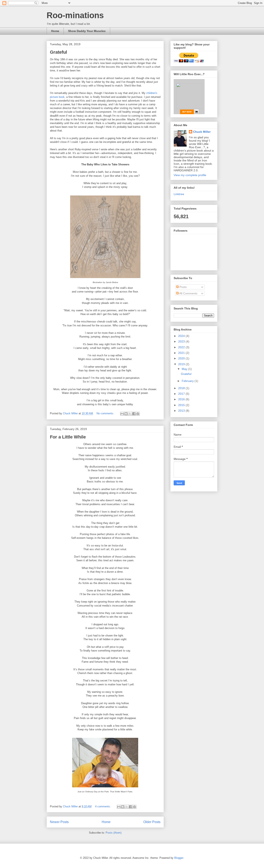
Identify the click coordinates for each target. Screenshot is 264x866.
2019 (182, 364)
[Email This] (122, 414)
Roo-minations (75, 15)
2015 (182, 405)
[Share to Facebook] (134, 414)
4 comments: (103, 806)
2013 (182, 410)
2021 (182, 352)
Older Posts (151, 822)
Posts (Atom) (113, 832)
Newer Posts (59, 822)
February (188, 381)
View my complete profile (190, 175)
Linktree (179, 194)
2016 (182, 399)
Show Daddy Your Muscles (87, 31)
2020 (182, 358)
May (185, 369)
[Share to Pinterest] (138, 414)
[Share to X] (130, 414)
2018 (182, 388)
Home (55, 31)
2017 (182, 393)
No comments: (106, 413)
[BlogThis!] (126, 414)
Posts (183, 287)
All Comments (188, 293)
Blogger (178, 857)
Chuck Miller (202, 131)
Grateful (58, 52)
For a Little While (68, 437)
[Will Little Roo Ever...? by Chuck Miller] (189, 96)
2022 (182, 347)
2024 (182, 336)
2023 (182, 341)
